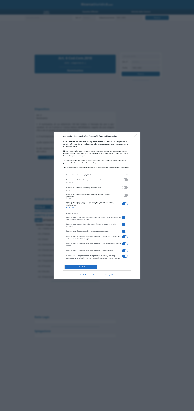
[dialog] (97, 205)
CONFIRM (81, 267)
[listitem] (97, 175)
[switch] (125, 179)
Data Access (97, 275)
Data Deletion (84, 275)
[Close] (136, 136)
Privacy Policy (110, 275)
